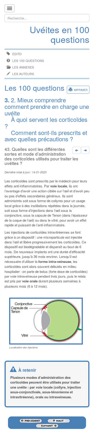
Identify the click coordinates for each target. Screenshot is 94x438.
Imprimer (81, 90)
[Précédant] (77, 150)
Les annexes (23, 67)
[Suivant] (85, 150)
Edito (17, 54)
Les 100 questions (28, 61)
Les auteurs (23, 74)
